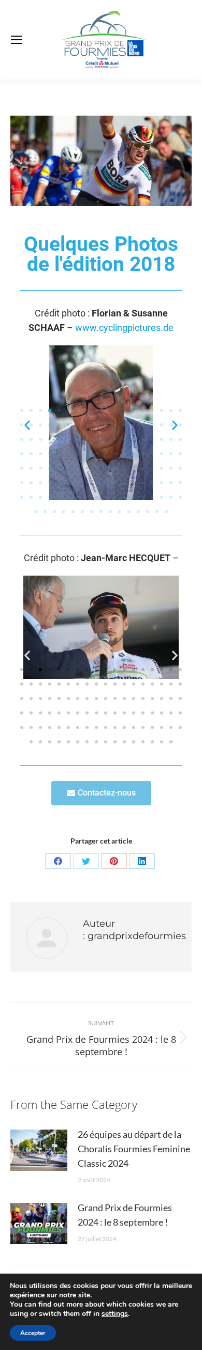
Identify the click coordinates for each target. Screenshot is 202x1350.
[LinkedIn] (142, 861)
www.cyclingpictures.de (124, 327)
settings (115, 1314)
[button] (21, 410)
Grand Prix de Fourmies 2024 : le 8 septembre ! (125, 1215)
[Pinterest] (114, 861)
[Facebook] (58, 861)
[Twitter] (86, 861)
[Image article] (38, 1150)
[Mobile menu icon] (16, 40)
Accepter (33, 1333)
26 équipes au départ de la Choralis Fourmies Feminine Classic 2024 (134, 1149)
